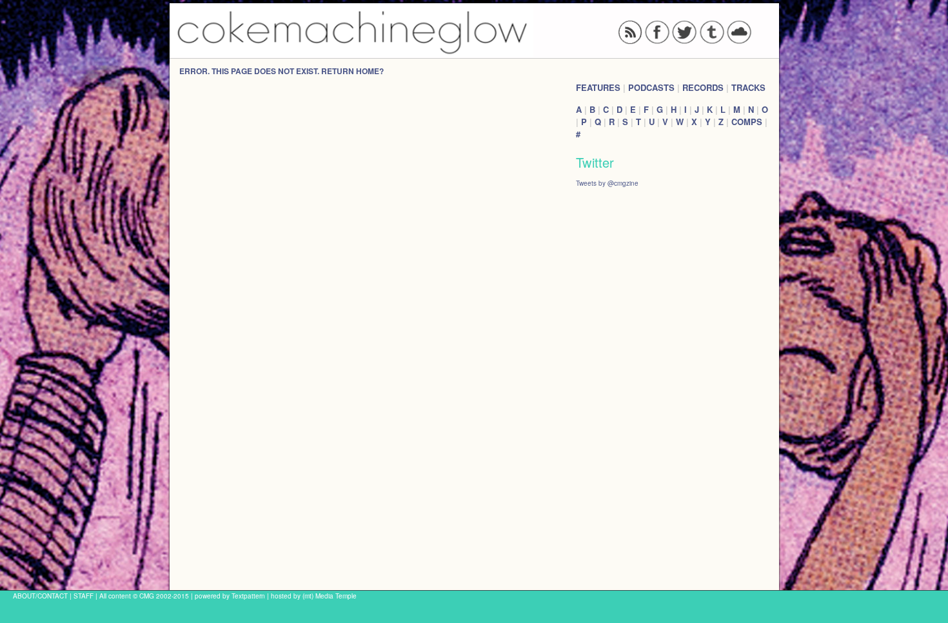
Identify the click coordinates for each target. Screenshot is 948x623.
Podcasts (651, 87)
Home (367, 71)
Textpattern (248, 595)
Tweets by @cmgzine (607, 183)
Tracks (748, 87)
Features (598, 87)
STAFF (84, 595)
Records (703, 87)
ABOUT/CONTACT (40, 595)
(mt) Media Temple (329, 595)
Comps (746, 121)
